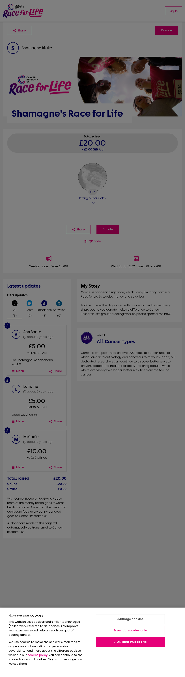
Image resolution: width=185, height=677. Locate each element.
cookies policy (37, 655)
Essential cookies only (130, 630)
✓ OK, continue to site (130, 642)
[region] (92, 642)
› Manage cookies (130, 619)
